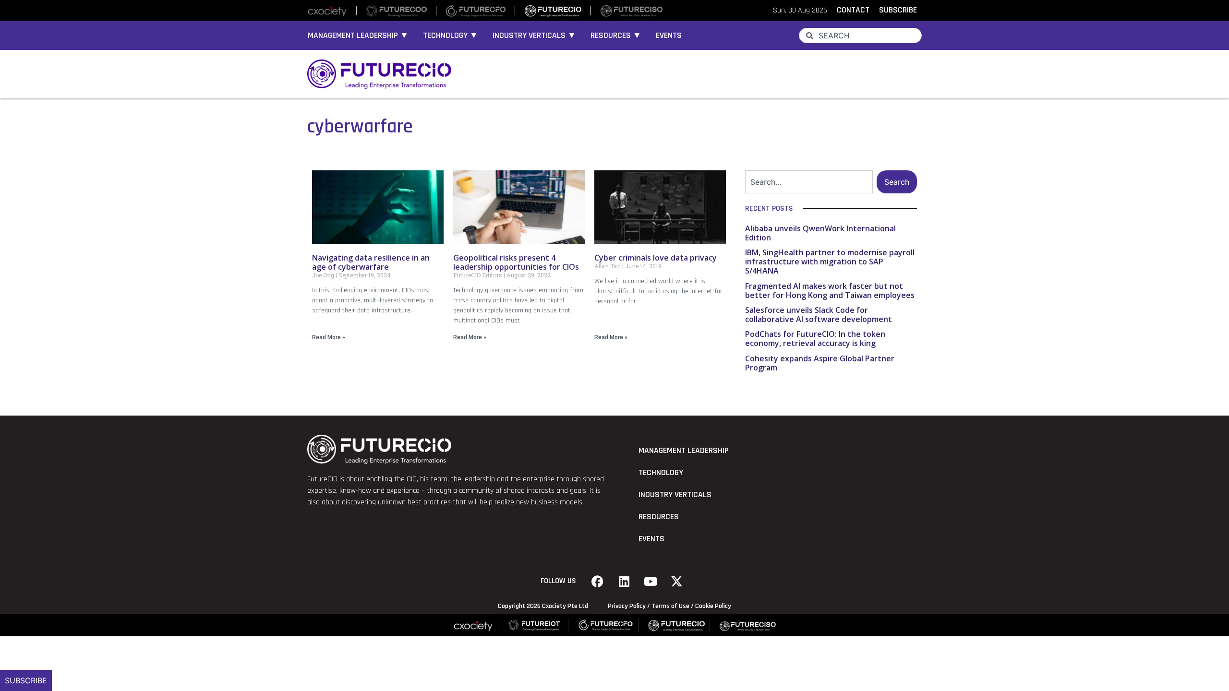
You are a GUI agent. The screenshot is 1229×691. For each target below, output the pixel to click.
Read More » (328, 337)
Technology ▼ (450, 35)
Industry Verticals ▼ (534, 35)
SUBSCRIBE (898, 10)
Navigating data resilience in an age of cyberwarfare (371, 262)
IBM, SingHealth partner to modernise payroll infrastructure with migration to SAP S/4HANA (830, 261)
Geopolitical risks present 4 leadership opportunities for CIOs (516, 262)
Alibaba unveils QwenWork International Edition (820, 233)
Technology (661, 472)
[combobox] (860, 35)
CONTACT (853, 10)
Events (669, 35)
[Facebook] (598, 581)
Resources (659, 517)
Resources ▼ (615, 35)
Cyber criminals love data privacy (655, 257)
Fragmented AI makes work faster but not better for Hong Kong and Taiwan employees (830, 290)
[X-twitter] (677, 581)
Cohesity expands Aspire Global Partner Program (819, 363)
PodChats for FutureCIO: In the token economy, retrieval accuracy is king (815, 338)
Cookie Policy (713, 606)
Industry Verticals (675, 494)
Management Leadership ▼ (358, 35)
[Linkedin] (624, 581)
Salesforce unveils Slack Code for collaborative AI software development (818, 314)
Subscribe (26, 680)
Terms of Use (670, 606)
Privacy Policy (627, 606)
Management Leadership (684, 450)
